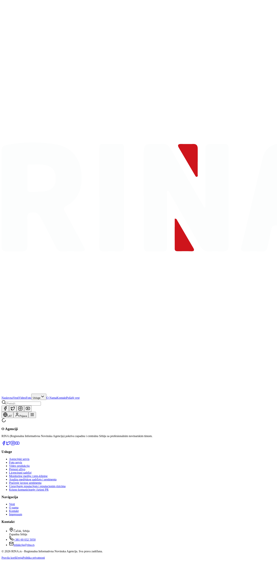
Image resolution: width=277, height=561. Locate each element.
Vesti (16, 397)
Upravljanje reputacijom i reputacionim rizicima (37, 486)
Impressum (15, 514)
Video (22, 397)
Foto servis (15, 462)
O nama (13, 507)
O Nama (51, 397)
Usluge (36, 398)
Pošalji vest (73, 397)
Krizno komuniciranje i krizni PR (29, 489)
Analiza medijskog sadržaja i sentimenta (33, 479)
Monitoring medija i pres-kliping (28, 476)
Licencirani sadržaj (20, 472)
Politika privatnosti (34, 557)
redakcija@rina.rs (24, 544)
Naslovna (7, 397)
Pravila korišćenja (12, 557)
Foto (28, 397)
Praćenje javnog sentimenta (25, 482)
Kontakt (61, 397)
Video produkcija (19, 465)
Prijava (23, 416)
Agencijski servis (19, 459)
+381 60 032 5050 (25, 539)
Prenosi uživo (17, 469)
